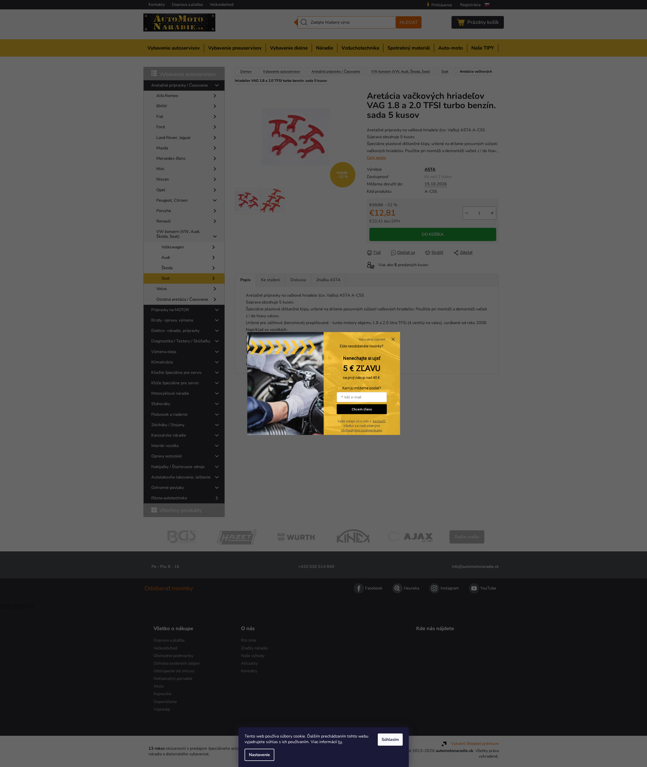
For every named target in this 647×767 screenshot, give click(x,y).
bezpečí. (379, 421)
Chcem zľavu (362, 409)
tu (340, 742)
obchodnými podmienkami (361, 430)
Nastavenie (259, 755)
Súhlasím (390, 739)
